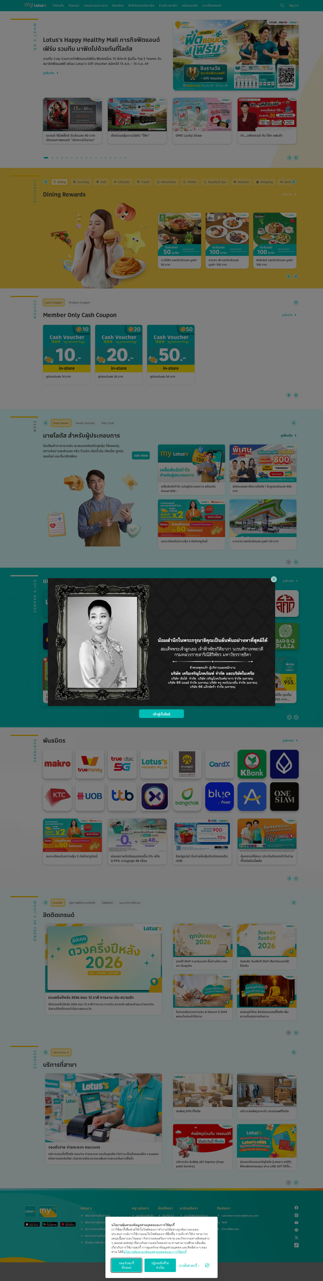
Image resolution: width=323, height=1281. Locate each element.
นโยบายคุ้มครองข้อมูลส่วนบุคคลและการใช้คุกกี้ (155, 1252)
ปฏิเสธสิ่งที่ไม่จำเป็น (160, 1265)
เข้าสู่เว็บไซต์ (161, 714)
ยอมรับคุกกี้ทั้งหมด (126, 1265)
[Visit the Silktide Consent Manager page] (207, 1265)
